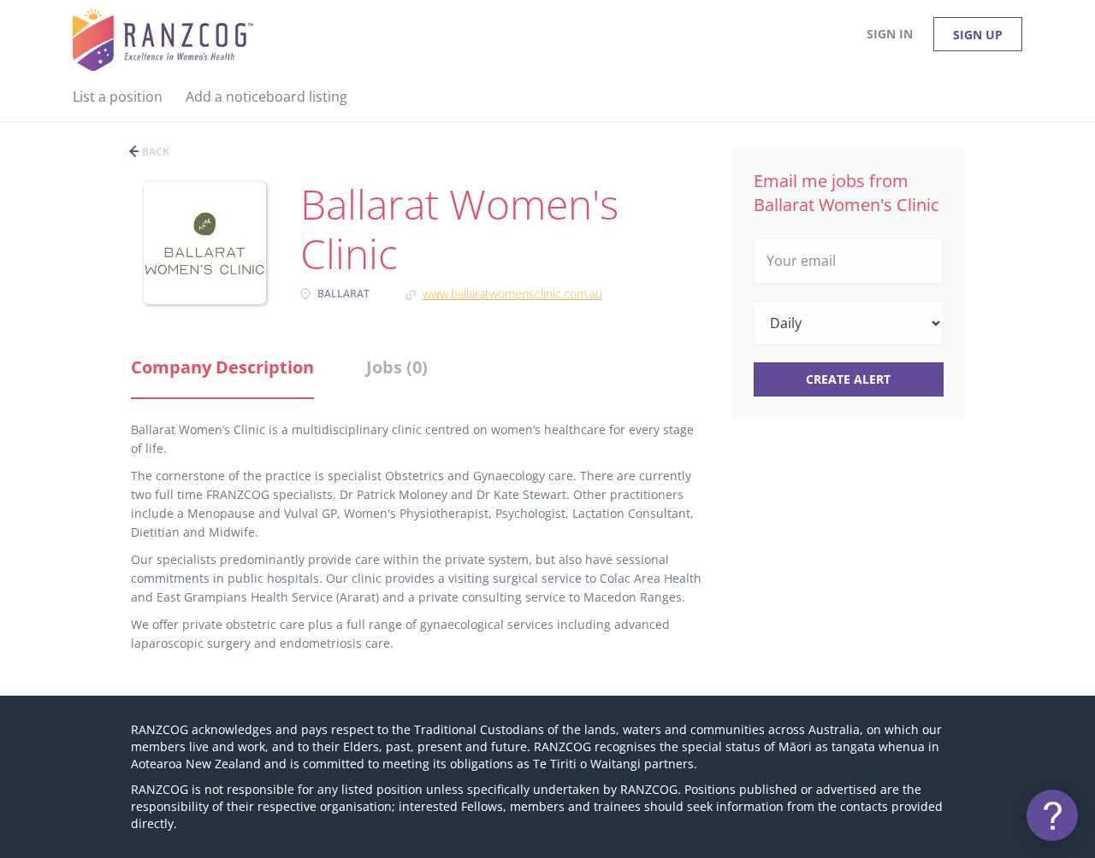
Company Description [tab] (222, 367)
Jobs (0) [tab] (397, 367)
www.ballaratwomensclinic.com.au (512, 293)
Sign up (978, 34)
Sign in (890, 34)
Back (154, 151)
